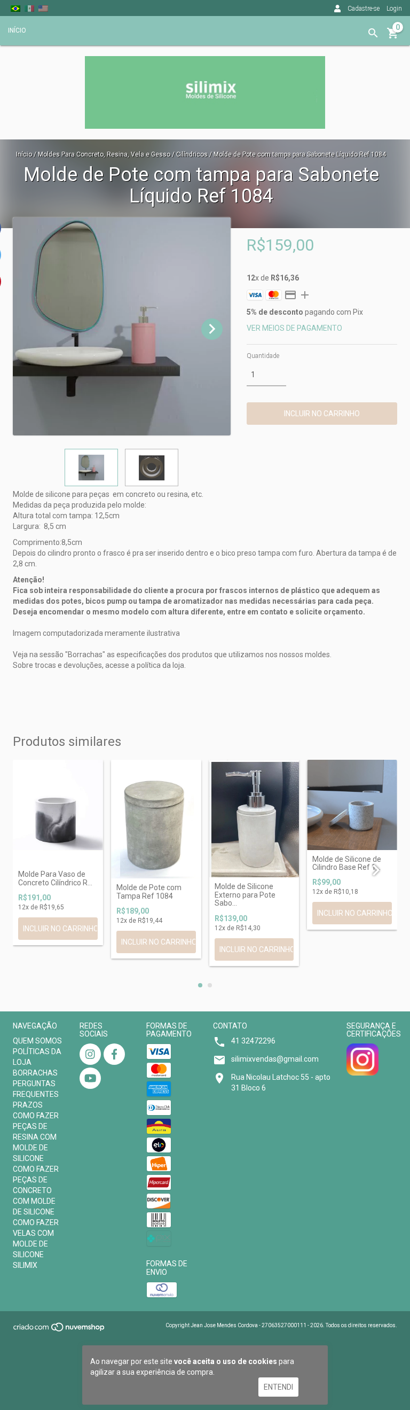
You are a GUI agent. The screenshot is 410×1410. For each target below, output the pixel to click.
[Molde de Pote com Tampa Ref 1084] (156, 819)
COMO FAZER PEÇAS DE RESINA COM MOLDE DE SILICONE (36, 1137)
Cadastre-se (364, 8)
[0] (393, 37)
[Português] (15, 8)
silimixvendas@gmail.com (275, 1059)
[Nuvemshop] (59, 1331)
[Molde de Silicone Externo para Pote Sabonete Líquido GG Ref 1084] (254, 819)
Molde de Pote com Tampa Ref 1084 (149, 892)
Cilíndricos (192, 154)
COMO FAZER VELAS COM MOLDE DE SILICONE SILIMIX (36, 1243)
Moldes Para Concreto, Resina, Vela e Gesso (104, 154)
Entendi (278, 1387)
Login (394, 8)
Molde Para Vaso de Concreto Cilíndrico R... (55, 878)
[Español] (29, 8)
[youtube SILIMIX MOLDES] (90, 1078)
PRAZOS (28, 1105)
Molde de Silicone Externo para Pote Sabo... (245, 895)
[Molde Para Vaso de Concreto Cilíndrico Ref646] (58, 813)
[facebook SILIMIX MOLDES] (114, 1054)
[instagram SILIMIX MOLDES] (90, 1054)
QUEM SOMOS (37, 1041)
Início (24, 154)
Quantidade (263, 356)
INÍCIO (17, 30)
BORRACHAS (35, 1073)
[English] (43, 8)
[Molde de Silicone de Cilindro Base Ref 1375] (352, 805)
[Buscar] (373, 33)
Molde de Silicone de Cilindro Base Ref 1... (346, 863)
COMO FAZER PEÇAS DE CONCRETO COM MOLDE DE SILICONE (36, 1190)
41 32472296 (253, 1041)
